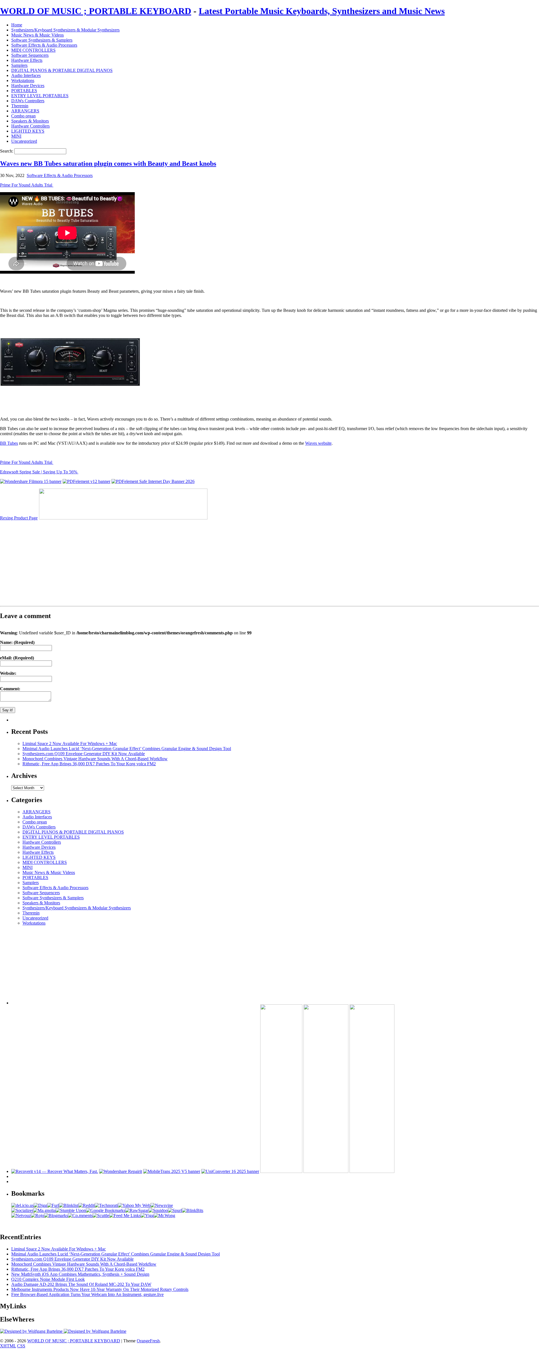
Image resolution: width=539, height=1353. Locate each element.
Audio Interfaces (26, 75)
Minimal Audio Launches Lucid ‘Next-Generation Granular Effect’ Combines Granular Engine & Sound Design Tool (126, 748)
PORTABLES (24, 90)
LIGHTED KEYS (27, 131)
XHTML (8, 1345)
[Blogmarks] (56, 1215)
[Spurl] (175, 1210)
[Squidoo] (158, 1210)
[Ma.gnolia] (44, 1210)
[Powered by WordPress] (32, 1331)
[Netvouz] (21, 1215)
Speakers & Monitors (30, 121)
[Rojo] (37, 1215)
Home (16, 24)
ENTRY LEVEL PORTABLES (39, 95)
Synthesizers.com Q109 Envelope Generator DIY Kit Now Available (83, 753)
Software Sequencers (30, 55)
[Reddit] (86, 1205)
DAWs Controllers (27, 100)
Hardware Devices (27, 85)
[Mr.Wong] (164, 1215)
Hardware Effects (26, 60)
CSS (21, 1345)
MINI (16, 136)
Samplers (19, 65)
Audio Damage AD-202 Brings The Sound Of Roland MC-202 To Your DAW (81, 1284)
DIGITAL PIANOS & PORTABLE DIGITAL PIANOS (62, 70)
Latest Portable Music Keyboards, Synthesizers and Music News (322, 11)
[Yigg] (147, 1215)
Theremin (19, 105)
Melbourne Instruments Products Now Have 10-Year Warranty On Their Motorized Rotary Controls (99, 1289)
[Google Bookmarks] (105, 1210)
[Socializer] (22, 1210)
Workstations (22, 80)
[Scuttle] (101, 1215)
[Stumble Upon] (71, 1210)
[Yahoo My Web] (134, 1205)
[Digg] (40, 1205)
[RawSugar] (137, 1210)
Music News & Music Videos (37, 35)
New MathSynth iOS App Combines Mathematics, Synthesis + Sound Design (80, 1274)
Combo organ (23, 115)
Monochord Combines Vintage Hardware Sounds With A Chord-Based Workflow (95, 758)
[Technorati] (106, 1205)
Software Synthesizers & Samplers (41, 40)
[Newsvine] (161, 1205)
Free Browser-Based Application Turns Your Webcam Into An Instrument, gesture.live (87, 1294)
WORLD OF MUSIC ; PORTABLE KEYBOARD (95, 11)
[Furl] (53, 1205)
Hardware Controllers (30, 126)
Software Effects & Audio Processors (44, 45)
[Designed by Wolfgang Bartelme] (95, 1331)
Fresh (155, 1340)
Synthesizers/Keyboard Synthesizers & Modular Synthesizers (65, 30)
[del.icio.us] (22, 1205)
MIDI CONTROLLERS (33, 50)
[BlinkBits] (192, 1210)
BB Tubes (9, 443)
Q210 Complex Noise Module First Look (48, 1279)
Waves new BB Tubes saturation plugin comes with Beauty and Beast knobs (108, 163)
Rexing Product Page (19, 518)
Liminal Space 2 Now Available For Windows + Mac (69, 743)
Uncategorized (24, 141)
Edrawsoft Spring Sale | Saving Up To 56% (39, 471)
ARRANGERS (25, 110)
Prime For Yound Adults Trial (26, 185)
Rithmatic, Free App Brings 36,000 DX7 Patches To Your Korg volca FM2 (89, 763)
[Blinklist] (68, 1205)
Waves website (318, 443)
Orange (143, 1340)
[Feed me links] (125, 1215)
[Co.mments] (80, 1215)
